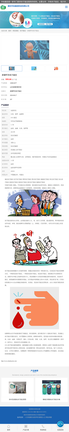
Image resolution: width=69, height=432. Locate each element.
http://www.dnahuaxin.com (9, 361)
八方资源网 (28, 417)
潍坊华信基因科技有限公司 (31, 414)
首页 (9, 31)
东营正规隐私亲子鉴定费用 (51, 399)
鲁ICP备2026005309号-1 (40, 412)
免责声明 (35, 417)
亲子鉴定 (23, 31)
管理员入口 (42, 417)
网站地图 (49, 417)
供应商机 (16, 31)
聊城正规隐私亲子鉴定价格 (17, 399)
